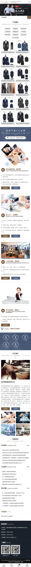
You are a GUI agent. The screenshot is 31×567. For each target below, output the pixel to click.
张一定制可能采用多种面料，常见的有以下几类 (13, 493)
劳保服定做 (15, 31)
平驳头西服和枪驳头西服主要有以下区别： (12, 495)
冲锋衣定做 (7, 34)
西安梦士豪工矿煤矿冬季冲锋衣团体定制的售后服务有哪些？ (16, 452)
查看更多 (5, 188)
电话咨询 (27, 566)
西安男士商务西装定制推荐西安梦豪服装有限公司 (13, 460)
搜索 (29, 17)
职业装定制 (23, 28)
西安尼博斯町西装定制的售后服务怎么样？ (12, 463)
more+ (28, 445)
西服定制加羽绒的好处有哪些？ (9, 500)
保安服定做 (15, 34)
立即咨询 (16, 188)
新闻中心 (19, 566)
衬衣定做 (23, 31)
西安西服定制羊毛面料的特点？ (9, 474)
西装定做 (7, 28)
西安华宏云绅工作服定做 (7, 516)
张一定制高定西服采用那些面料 (9, 479)
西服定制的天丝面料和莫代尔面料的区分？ (12, 484)
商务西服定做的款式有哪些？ (9, 498)
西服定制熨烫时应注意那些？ (9, 481)
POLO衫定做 (15, 37)
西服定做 (15, 28)
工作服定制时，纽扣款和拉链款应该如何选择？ (13, 503)
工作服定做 (7, 31)
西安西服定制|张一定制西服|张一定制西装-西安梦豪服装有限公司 (16, 457)
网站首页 (4, 566)
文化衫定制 (23, 34)
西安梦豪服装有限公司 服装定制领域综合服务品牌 (14, 455)
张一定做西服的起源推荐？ (8, 476)
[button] (14, 14)
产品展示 (11, 566)
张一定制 (21, 561)
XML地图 (16, 561)
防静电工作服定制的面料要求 (9, 471)
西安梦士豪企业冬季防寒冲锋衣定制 (10, 450)
